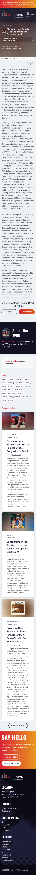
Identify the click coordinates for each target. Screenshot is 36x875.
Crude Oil (6, 52)
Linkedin (5, 827)
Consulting (6, 849)
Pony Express (18, 390)
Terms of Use (7, 860)
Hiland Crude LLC (8, 386)
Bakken (4, 379)
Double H (19, 383)
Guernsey (28, 383)
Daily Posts (6, 841)
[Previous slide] (31, 58)
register (16, 361)
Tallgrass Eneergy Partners (11, 397)
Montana (19, 386)
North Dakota (6, 390)
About (4, 852)
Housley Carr (16, 645)
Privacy (5, 858)
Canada (18, 379)
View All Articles (18, 725)
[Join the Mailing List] (32, 64)
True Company (27, 397)
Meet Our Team (11, 757)
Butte (11, 379)
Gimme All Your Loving (11, 341)
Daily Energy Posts (10, 25)
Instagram (6, 830)
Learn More (27, 311)
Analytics (5, 844)
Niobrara (27, 386)
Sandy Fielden (17, 49)
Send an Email (7, 811)
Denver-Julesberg (8, 383)
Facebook (6, 825)
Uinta (4, 400)
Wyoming (11, 400)
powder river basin (8, 393)
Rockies (19, 393)
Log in (9, 311)
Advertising (6, 855)
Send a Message (11, 763)
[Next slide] (34, 58)
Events (4, 847)
